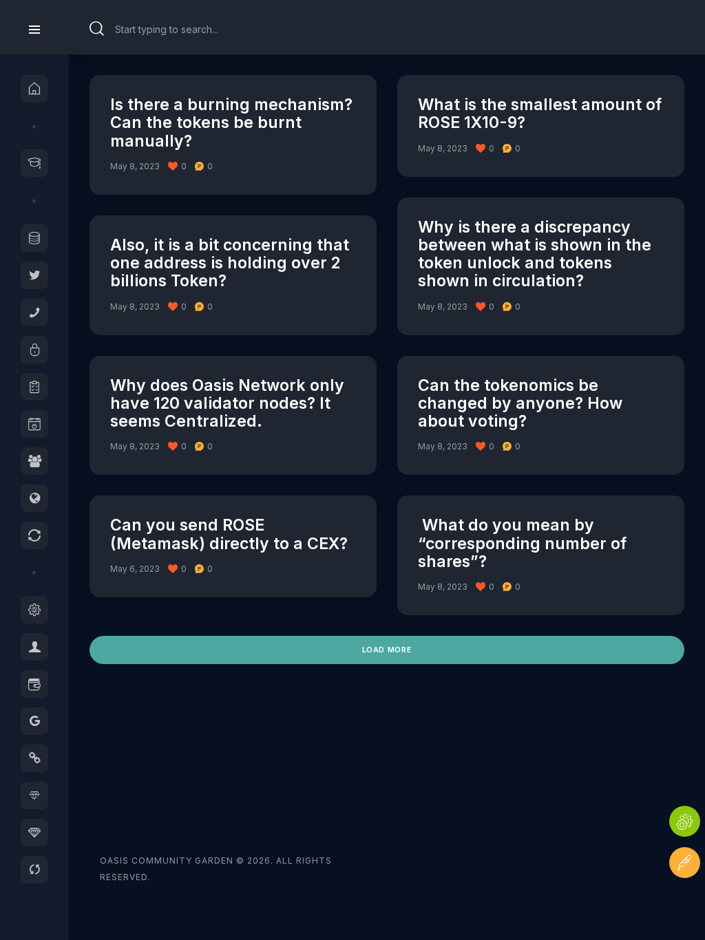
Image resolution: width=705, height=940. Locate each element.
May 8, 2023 (135, 166)
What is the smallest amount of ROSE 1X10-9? (540, 114)
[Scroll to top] (684, 903)
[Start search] (97, 29)
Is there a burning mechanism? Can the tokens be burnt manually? (231, 123)
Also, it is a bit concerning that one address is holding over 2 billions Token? (229, 263)
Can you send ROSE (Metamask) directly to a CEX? (229, 534)
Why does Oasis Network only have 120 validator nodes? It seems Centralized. (227, 403)
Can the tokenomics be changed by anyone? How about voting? (520, 403)
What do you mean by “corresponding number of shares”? (522, 543)
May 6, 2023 (135, 569)
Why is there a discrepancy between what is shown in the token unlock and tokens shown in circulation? (534, 254)
